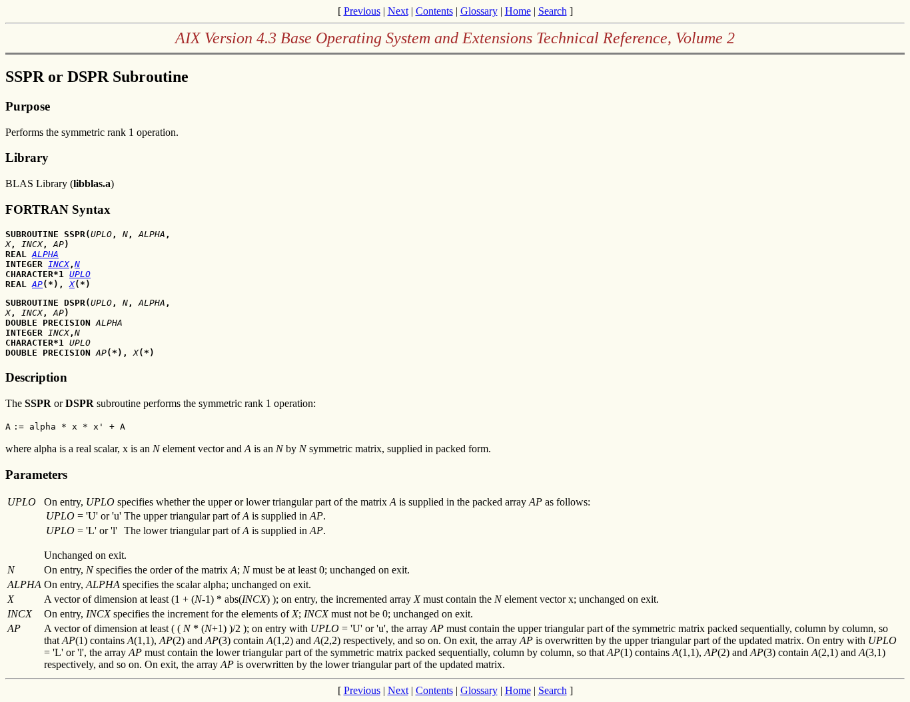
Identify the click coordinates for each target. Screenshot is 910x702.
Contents (434, 11)
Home (518, 11)
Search (552, 11)
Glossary (479, 11)
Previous (362, 11)
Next (398, 11)
